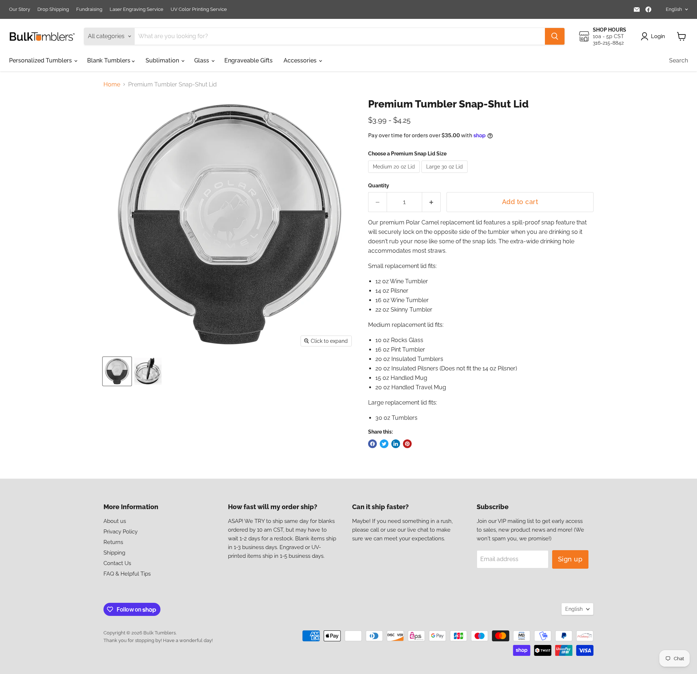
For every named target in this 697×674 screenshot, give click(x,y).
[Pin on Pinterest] (407, 443)
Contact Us (117, 563)
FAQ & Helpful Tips (127, 574)
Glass (202, 60)
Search (678, 60)
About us (114, 521)
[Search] (554, 36)
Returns (113, 542)
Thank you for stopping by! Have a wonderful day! (158, 640)
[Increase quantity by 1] (431, 202)
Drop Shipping (53, 9)
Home (111, 84)
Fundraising (89, 9)
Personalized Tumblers (41, 60)
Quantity (378, 185)
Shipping (114, 552)
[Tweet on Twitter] (384, 443)
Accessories (301, 60)
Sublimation (163, 60)
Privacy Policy (120, 531)
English (674, 9)
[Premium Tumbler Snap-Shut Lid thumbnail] (117, 371)
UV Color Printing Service (199, 9)
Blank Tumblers (109, 60)
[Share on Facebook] (372, 443)
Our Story (19, 9)
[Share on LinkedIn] (395, 443)
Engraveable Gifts (248, 60)
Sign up (570, 559)
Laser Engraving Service (136, 9)
